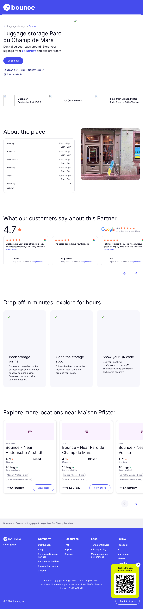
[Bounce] (19, 7)
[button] (13, 60)
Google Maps (37, 262)
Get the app (44, 544)
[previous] (124, 273)
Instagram (123, 554)
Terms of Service (100, 544)
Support (69, 549)
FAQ (67, 544)
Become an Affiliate (48, 561)
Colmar (32, 26)
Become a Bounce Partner (48, 555)
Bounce (7, 523)
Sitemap (69, 554)
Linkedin (122, 563)
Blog (40, 549)
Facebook (123, 544)
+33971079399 (75, 588)
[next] (136, 273)
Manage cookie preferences (99, 555)
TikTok (121, 558)
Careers (42, 570)
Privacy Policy (98, 549)
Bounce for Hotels (48, 566)
